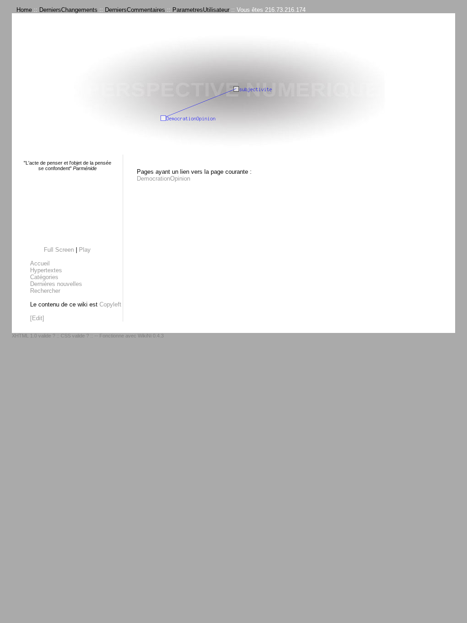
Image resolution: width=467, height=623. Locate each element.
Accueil (40, 263)
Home (24, 9)
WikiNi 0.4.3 (151, 335)
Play (85, 249)
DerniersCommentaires (135, 9)
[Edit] (37, 318)
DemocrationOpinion (163, 178)
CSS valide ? (75, 335)
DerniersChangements (68, 9)
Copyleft (110, 304)
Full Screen (59, 249)
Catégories (44, 277)
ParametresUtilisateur (200, 9)
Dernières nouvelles (56, 283)
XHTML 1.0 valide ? (33, 335)
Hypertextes (46, 270)
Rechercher (45, 290)
